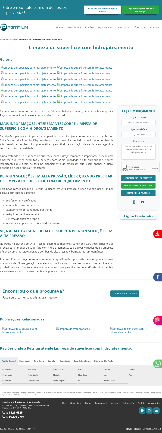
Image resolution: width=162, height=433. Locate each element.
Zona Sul (52, 361)
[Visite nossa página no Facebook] (142, 410)
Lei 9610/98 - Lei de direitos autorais (26, 395)
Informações (139, 27)
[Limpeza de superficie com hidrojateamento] (28, 67)
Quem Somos (73, 27)
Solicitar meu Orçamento (138, 178)
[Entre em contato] (142, 202)
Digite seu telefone (138, 129)
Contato (154, 27)
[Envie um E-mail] (156, 410)
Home (59, 27)
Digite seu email (138, 117)
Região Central (9, 361)
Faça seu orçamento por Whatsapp (141, 10)
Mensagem (138, 141)
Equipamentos (106, 27)
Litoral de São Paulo (103, 361)
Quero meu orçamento (125, 293)
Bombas (89, 27)
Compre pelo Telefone (138, 193)
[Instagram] (149, 410)
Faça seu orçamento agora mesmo (102, 10)
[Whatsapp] (134, 202)
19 (14, 412)
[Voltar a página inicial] (14, 26)
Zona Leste (65, 361)
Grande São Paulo (82, 361)
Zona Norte (24, 361)
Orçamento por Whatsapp (138, 185)
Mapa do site (153, 403)
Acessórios (123, 27)
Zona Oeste (39, 361)
